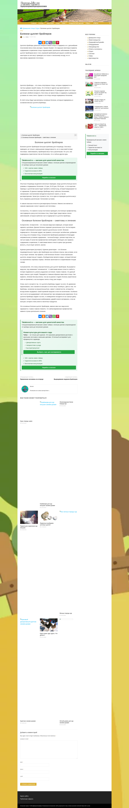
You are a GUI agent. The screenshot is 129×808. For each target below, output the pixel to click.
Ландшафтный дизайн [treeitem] (96, 42)
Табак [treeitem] (91, 56)
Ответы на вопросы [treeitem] (95, 49)
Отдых (88, 23)
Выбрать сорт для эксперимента (49, 352)
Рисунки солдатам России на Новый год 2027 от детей (100, 92)
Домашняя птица (29, 28)
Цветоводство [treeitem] (93, 58)
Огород (40, 23)
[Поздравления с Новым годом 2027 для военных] (89, 107)
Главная (33, 23)
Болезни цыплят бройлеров (31, 135)
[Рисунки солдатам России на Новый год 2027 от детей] (89, 91)
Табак (63, 23)
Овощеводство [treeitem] (94, 47)
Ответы (95, 23)
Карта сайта (24, 796)
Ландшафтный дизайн (76, 23)
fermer (27, 36)
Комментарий (24, 739)
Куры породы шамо (26, 421)
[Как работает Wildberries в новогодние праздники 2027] (89, 74)
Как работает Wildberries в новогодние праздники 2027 (101, 75)
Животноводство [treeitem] (94, 40)
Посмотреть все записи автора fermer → (40, 390)
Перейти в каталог (49, 177)
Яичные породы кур (66, 613)
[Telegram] (47, 42)
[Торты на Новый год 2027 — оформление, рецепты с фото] (89, 124)
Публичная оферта (26, 799)
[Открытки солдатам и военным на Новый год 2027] (89, 83)
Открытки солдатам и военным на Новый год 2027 (100, 84)
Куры (37, 28)
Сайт (21, 776)
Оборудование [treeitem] (94, 44)
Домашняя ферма (37, 805)
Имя (21, 762)
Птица (58, 23)
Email (22, 769)
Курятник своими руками (28, 721)
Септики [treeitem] (91, 53)
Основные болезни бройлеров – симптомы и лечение (39, 137)
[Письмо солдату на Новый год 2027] (89, 100)
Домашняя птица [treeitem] (94, 38)
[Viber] (50, 42)
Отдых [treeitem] (91, 51)
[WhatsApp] (54, 42)
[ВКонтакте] (40, 42)
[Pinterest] (57, 42)
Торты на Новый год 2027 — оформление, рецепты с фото (100, 125)
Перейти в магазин (97, 153)
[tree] (97, 48)
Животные (50, 23)
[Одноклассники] (43, 42)
